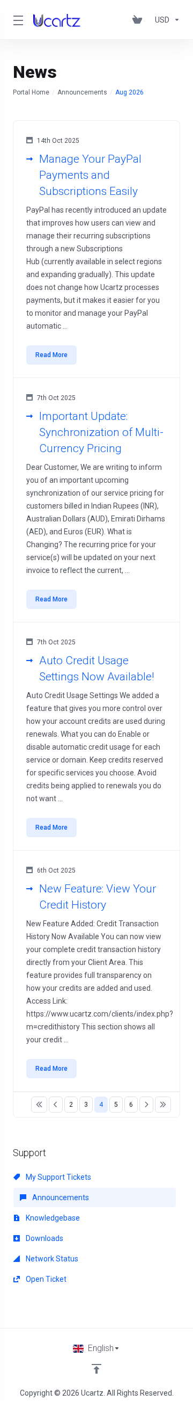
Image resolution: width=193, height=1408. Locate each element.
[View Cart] (139, 20)
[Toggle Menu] (17, 20)
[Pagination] (39, 1105)
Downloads (43, 1238)
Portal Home (31, 92)
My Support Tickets (57, 1177)
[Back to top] (96, 1369)
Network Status (51, 1258)
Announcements (82, 92)
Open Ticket (45, 1279)
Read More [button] (51, 355)
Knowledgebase (52, 1218)
